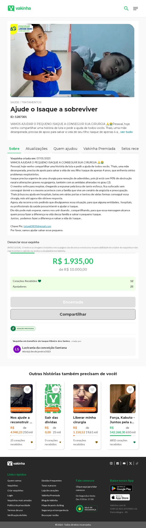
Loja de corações (50, 490)
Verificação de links (17, 515)
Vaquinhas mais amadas (19, 500)
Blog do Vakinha (50, 500)
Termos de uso (15, 510)
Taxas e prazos (49, 485)
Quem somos (14, 480)
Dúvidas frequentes (52, 480)
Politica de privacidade (18, 505)
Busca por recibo (50, 515)
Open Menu (136, 9)
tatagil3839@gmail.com (37, 226)
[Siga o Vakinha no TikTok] (137, 463)
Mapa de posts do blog (53, 505)
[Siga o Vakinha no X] (130, 463)
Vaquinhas (12, 485)
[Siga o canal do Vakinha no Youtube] (124, 463)
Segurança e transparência (55, 510)
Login (10, 495)
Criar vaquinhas (15, 490)
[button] (73, 60)
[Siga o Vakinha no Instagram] (111, 463)
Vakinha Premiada (51, 495)
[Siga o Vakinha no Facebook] (117, 463)
